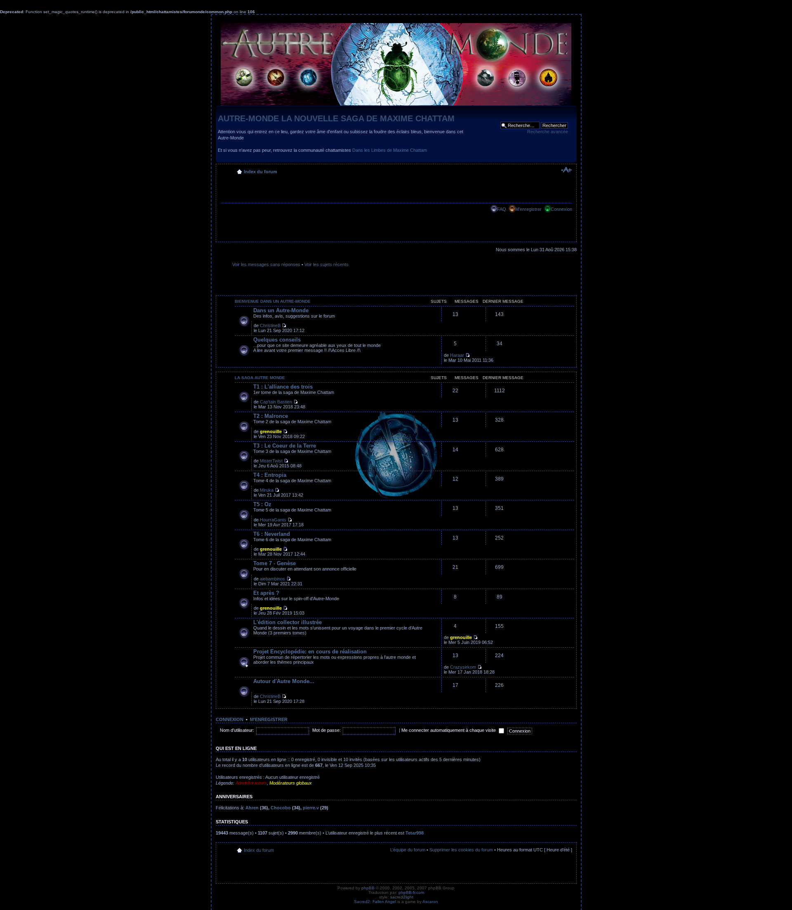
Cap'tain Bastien (276, 401)
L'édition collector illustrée (287, 622)
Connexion (561, 209)
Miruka (266, 490)
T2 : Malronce (270, 416)
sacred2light (401, 897)
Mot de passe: (326, 730)
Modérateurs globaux (290, 782)
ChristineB (270, 325)
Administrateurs (251, 782)
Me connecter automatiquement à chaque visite (449, 730)
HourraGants (273, 519)
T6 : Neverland (271, 534)
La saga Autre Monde (260, 377)
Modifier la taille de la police (566, 170)
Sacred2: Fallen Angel (375, 901)
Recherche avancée (547, 131)
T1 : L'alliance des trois (283, 387)
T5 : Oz (262, 504)
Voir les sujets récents (326, 264)
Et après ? (266, 593)
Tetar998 (414, 832)
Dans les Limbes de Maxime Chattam (389, 150)
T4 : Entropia (269, 475)
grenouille (271, 431)
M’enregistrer (528, 209)
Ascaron (430, 901)
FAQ (501, 209)
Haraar (457, 355)
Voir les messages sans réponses (266, 264)
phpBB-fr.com (411, 892)
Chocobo (281, 807)
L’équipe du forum (407, 849)
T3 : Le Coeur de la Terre (284, 446)
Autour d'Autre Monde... (283, 681)
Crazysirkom (463, 667)
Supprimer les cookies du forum (461, 849)
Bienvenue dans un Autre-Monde (273, 301)
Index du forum (260, 171)
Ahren (252, 807)
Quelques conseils (277, 340)
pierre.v (311, 807)
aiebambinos (272, 578)
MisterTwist (271, 460)
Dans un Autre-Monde (281, 310)
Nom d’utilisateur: (237, 730)
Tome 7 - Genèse (274, 563)
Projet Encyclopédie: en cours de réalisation (310, 651)
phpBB (368, 888)
